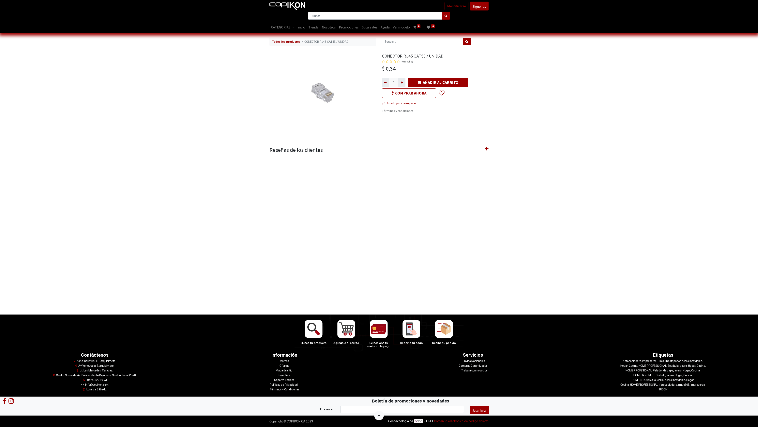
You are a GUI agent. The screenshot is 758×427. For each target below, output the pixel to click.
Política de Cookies (468, 421)
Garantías (284, 375)
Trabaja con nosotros (474, 370)
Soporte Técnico (284, 380)
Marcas (284, 361)
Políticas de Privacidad (284, 384)
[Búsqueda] (446, 16)
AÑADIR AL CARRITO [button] (440, 82)
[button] (441, 93)
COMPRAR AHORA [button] (410, 93)
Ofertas (284, 365)
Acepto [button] (483, 421)
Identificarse (456, 6)
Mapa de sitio (284, 370)
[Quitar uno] (385, 82)
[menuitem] (301, 27)
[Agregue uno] (401, 82)
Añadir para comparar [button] (401, 103)
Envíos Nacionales (474, 361)
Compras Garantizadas (473, 365)
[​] (5, 401)
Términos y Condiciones (284, 389)
